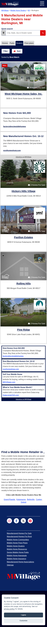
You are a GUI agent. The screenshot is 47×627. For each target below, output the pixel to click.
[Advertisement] (23, 425)
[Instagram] (9, 520)
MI (29, 10)
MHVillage (5, 10)
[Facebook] (16, 520)
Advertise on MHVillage (23, 157)
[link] (23, 94)
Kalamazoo (21, 499)
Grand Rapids (9, 499)
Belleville (31, 499)
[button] (3, 33)
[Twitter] (23, 520)
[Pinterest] (30, 520)
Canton (39, 499)
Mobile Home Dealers (18, 10)
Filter (5, 51)
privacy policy (9, 609)
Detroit (23, 502)
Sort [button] (18, 51)
